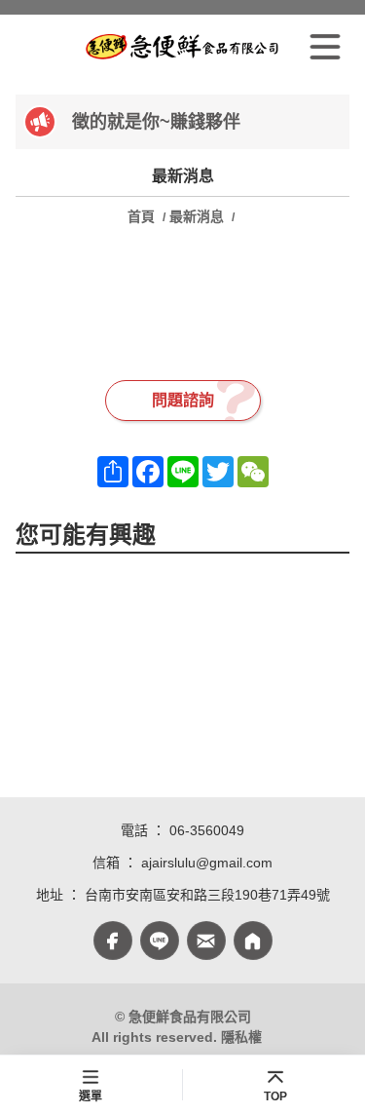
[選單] (325, 46)
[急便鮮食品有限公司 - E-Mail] (206, 940)
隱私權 (241, 1037)
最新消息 (196, 216)
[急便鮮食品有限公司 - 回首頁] (182, 46)
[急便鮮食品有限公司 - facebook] (112, 940)
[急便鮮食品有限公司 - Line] (159, 940)
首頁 (143, 216)
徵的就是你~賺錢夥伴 (156, 122)
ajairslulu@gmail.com (207, 862)
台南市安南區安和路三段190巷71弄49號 (207, 895)
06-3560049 (206, 830)
